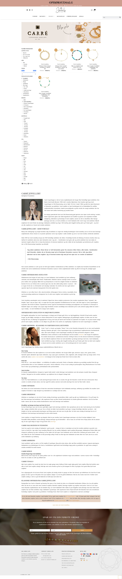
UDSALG (81, 16)
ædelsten (81, 334)
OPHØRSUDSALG (61, 2)
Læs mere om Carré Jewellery (61, 505)
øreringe (53, 421)
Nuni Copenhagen (74, 500)
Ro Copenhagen (70, 496)
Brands (51, 16)
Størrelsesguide (72, 16)
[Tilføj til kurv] (50, 50)
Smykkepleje (61, 16)
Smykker (42, 16)
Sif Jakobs (66, 498)
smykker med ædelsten (37, 357)
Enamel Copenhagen (60, 500)
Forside (35, 16)
